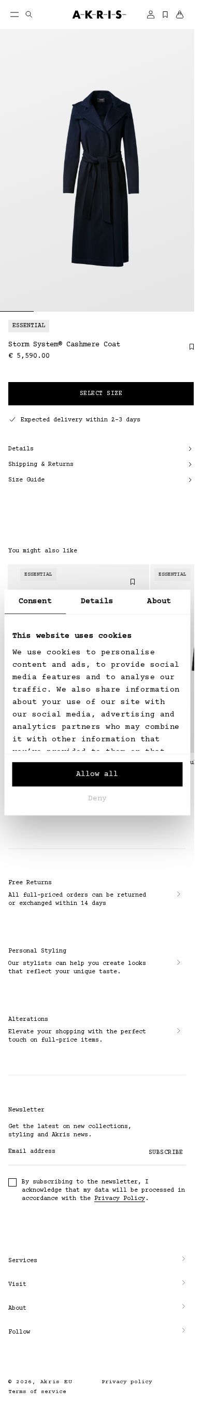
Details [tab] (97, 601)
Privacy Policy (119, 1198)
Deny (97, 798)
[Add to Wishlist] (186, 350)
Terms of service (37, 1391)
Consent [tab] (35, 601)
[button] (97, 1261)
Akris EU (56, 1382)
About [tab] (159, 601)
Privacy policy (127, 1382)
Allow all (97, 774)
